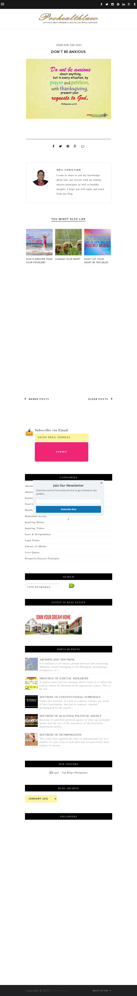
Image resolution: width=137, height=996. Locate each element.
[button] (68, 485)
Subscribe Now (68, 509)
